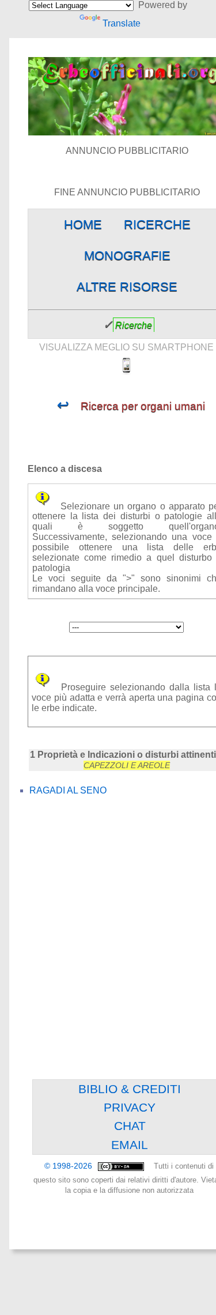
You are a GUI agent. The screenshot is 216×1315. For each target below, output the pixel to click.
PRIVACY (130, 1107)
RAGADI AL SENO (68, 790)
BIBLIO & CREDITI (129, 1088)
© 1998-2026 (69, 1166)
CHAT (130, 1125)
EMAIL (129, 1144)
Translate (121, 23)
